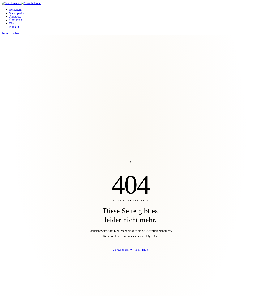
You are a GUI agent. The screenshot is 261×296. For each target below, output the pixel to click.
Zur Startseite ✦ (122, 249)
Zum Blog (141, 249)
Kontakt (14, 26)
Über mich (15, 20)
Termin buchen (11, 33)
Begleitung (15, 9)
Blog (12, 23)
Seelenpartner (17, 13)
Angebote (15, 16)
